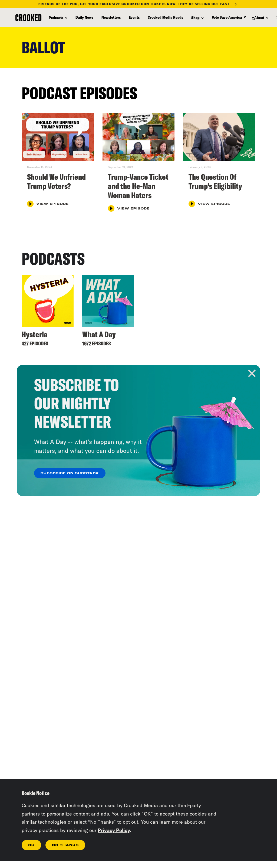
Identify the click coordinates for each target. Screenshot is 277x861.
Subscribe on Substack (70, 473)
